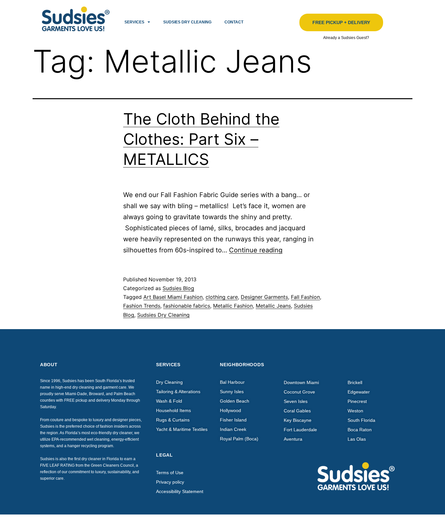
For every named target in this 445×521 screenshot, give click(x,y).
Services (134, 22)
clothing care (222, 297)
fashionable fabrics (186, 305)
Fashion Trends (141, 305)
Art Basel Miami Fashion (173, 297)
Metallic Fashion (233, 305)
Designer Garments (264, 297)
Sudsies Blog (178, 288)
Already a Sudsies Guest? (346, 37)
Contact (233, 22)
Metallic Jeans (273, 305)
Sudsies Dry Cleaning (187, 22)
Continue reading (255, 250)
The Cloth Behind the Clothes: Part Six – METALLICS (201, 139)
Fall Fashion (305, 297)
